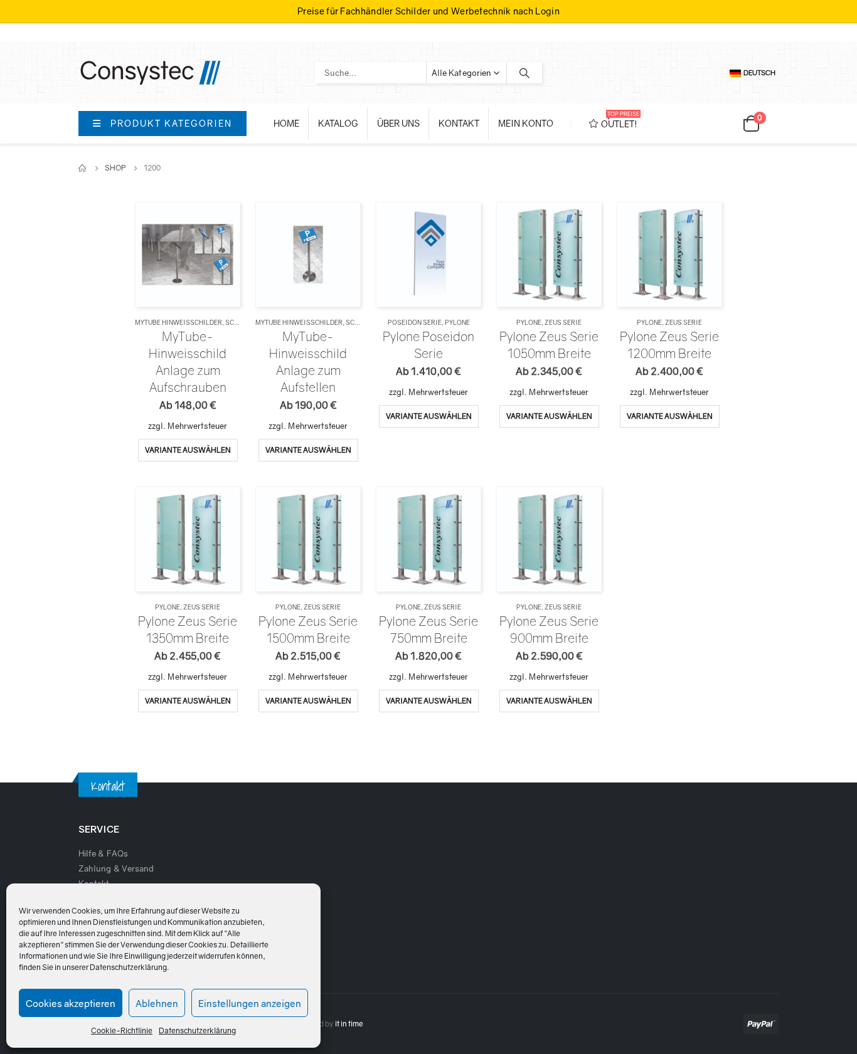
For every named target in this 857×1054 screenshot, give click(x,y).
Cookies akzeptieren (70, 1003)
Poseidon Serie (415, 322)
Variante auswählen (188, 450)
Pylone (457, 322)
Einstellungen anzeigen (249, 1003)
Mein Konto (525, 123)
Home (286, 123)
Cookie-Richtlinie (121, 1030)
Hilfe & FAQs (103, 853)
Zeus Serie (563, 322)
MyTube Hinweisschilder (178, 322)
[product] (187, 254)
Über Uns (398, 123)
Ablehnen (157, 1003)
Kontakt (459, 123)
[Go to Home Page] (82, 168)
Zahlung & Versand (116, 868)
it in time (349, 1024)
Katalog (338, 123)
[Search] (524, 72)
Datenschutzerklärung (128, 967)
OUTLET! (620, 119)
